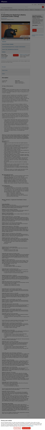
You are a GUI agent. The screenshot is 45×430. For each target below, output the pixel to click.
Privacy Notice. (30, 425)
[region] (22, 424)
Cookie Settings (17, 428)
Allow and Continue (26, 428)
